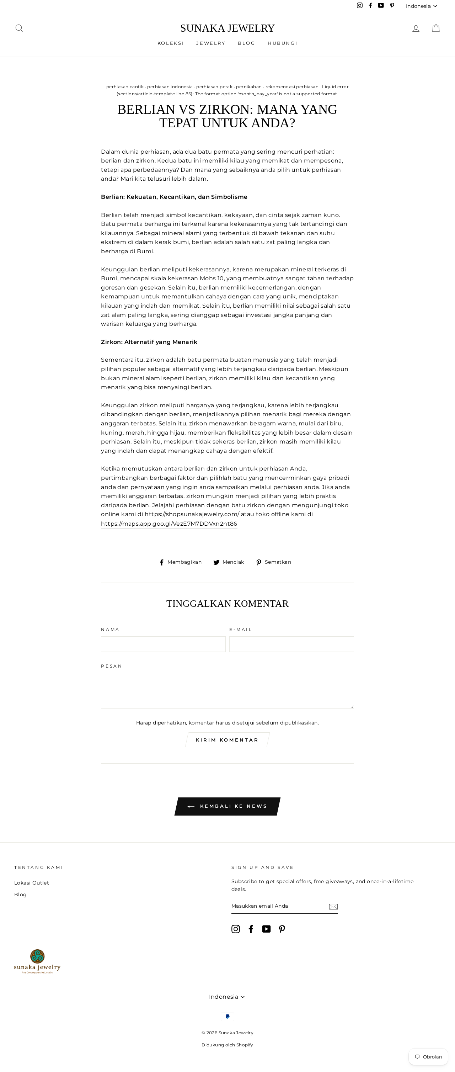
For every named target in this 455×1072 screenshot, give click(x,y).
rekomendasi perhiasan (292, 86)
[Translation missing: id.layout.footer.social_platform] (235, 929)
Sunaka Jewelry (227, 28)
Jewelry (210, 43)
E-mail (241, 629)
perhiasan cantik (125, 86)
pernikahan (249, 86)
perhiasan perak (214, 86)
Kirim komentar (227, 740)
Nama (110, 629)
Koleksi (170, 43)
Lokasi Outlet (31, 883)
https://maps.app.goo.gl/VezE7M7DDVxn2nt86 (169, 523)
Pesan (112, 666)
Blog (246, 43)
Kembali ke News (232, 806)
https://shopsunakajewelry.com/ (192, 514)
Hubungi (283, 43)
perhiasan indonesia (170, 86)
